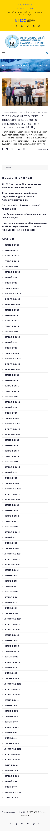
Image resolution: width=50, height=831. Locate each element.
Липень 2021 (10, 575)
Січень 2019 (10, 738)
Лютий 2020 (10, 667)
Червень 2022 (11, 516)
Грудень (39, 65)
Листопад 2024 (13, 359)
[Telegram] (33, 26)
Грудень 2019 (11, 678)
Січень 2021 (10, 608)
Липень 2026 (11, 250)
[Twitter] (28, 26)
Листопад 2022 (12, 489)
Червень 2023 (11, 451)
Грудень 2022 (11, 483)
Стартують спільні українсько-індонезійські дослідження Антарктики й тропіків (20, 196)
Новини (22, 112)
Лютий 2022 (10, 537)
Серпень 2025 (11, 310)
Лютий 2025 (10, 342)
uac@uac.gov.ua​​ (25, 8)
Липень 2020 (11, 640)
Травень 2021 (11, 586)
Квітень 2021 (11, 592)
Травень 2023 (11, 456)
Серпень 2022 (11, 505)
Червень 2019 (11, 711)
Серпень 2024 (11, 375)
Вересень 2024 (12, 369)
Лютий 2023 (10, 472)
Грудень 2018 (11, 743)
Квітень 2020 (11, 657)
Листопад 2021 (12, 554)
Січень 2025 (10, 348)
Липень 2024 (11, 380)
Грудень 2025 (11, 288)
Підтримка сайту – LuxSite (14, 812)
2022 (30, 65)
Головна (21, 65)
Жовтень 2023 (12, 429)
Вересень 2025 (12, 304)
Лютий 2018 (10, 781)
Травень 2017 (11, 798)
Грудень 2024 (11, 353)
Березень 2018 (11, 776)
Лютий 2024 (11, 407)
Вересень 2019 (12, 695)
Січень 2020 (10, 673)
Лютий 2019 (10, 733)
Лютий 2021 (10, 602)
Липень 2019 (11, 705)
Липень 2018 (11, 765)
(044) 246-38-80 (25, 4)
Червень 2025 (11, 321)
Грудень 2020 (11, 613)
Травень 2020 (11, 651)
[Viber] (39, 26)
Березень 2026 (12, 272)
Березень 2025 (12, 337)
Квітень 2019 (11, 722)
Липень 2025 (11, 315)
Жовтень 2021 (11, 559)
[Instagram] (22, 26)
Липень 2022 (11, 510)
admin (38, 112)
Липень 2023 (11, 445)
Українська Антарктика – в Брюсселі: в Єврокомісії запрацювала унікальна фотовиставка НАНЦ (22, 121)
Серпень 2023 (11, 440)
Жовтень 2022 (12, 494)
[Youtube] (16, 26)
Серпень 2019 (11, 700)
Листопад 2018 (12, 749)
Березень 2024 (12, 402)
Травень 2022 (11, 521)
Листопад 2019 (12, 684)
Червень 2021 (11, 581)
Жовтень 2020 (12, 624)
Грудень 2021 (11, 548)
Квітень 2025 (11, 331)
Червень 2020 (11, 646)
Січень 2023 (10, 478)
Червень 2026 (11, 256)
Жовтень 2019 (12, 689)
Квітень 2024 (11, 396)
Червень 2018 (11, 770)
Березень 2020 (12, 662)
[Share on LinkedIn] (18, 149)
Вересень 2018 (12, 760)
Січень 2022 (10, 543)
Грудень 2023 (11, 418)
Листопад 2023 (12, 424)
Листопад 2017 (12, 792)
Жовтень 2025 (12, 299)
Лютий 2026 (10, 277)
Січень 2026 (10, 283)
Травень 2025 (11, 326)
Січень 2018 (10, 787)
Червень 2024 (11, 386)
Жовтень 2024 (12, 364)
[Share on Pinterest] (23, 149)
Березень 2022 (12, 532)
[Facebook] (11, 26)
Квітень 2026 (11, 266)
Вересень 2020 (12, 630)
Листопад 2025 (12, 294)
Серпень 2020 (11, 635)
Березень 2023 (12, 467)
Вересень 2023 (12, 434)
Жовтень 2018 (12, 754)
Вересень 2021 (11, 565)
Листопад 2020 (13, 619)
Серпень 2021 (11, 570)
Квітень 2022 (11, 527)
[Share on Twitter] (7, 149)
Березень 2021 (11, 597)
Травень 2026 (11, 261)
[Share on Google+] (13, 149)
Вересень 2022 (12, 499)
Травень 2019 (11, 716)
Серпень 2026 (11, 245)
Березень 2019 (11, 727)
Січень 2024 (10, 413)
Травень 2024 (11, 391)
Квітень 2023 (11, 462)
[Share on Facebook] (2, 149)
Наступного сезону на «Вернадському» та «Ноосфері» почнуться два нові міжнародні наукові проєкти (24, 226)
